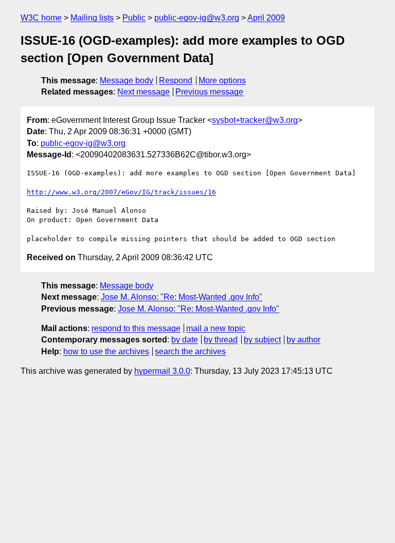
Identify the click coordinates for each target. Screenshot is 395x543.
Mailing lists (92, 17)
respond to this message (136, 328)
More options (222, 80)
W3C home (41, 17)
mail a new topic (215, 328)
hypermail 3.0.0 (162, 371)
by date (184, 339)
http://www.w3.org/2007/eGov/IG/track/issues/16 (121, 192)
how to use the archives (106, 351)
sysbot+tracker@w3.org (255, 120)
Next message (143, 91)
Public (134, 17)
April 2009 (266, 17)
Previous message (209, 91)
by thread (221, 339)
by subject (262, 339)
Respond (175, 80)
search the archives (190, 351)
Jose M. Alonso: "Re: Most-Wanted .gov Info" (181, 297)
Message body (126, 80)
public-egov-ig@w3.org (196, 17)
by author (303, 339)
